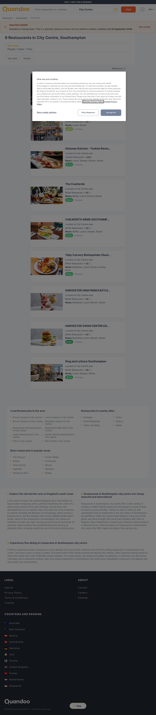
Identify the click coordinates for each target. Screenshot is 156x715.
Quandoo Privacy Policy (93, 102)
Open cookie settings (46, 112)
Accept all (111, 112)
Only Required (88, 112)
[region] (79, 96)
